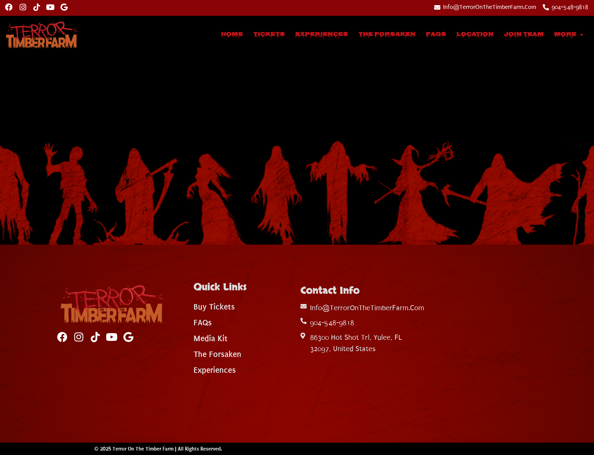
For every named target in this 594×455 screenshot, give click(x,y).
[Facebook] (9, 7)
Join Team (524, 34)
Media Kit (211, 338)
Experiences (321, 34)
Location (475, 34)
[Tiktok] (36, 7)
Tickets (269, 34)
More (565, 34)
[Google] (64, 7)
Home (232, 34)
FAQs (436, 34)
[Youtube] (50, 7)
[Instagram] (22, 7)
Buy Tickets (214, 307)
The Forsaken (387, 34)
